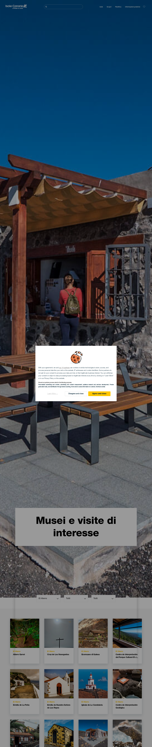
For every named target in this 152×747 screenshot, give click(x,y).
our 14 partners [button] (64, 368)
